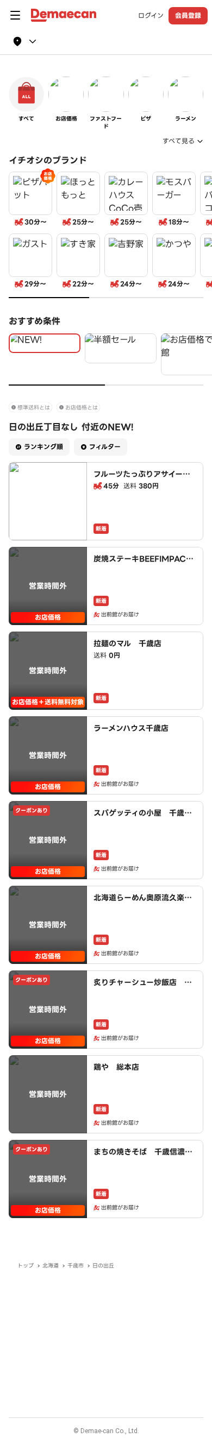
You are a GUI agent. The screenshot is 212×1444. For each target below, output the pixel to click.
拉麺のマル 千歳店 (127, 644)
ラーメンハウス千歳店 (131, 728)
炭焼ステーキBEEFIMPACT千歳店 (142, 564)
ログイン (151, 15)
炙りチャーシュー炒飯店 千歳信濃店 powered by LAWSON (143, 993)
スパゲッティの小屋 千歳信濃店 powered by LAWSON (142, 824)
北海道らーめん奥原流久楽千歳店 (142, 903)
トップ (25, 1265)
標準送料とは (33, 407)
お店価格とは (81, 407)
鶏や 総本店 (116, 1067)
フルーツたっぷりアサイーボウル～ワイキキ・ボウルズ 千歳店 (141, 485)
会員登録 (188, 15)
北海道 (50, 1265)
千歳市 (75, 1265)
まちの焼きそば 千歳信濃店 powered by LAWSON (146, 1157)
